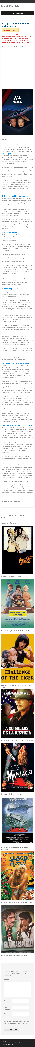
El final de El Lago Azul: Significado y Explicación (17, 902)
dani (17, 46)
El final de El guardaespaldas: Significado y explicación (15, 956)
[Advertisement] (17, 67)
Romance (19, 501)
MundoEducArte (10, 6)
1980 (5, 501)
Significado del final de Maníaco (11, 794)
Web (5, 1013)
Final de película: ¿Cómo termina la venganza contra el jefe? (16, 631)
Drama (15, 501)
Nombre (6, 1001)
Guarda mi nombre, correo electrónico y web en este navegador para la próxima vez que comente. (17, 1023)
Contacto (21, 1043)
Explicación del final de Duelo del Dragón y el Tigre (16, 686)
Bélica (11, 501)
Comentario (7, 979)
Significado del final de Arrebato (11, 577)
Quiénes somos (6, 1041)
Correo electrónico (7, 1008)
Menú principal (19, 13)
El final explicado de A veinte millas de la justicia (17, 740)
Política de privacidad (8, 1044)
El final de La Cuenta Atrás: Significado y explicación (14, 848)
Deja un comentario (27, 46)
